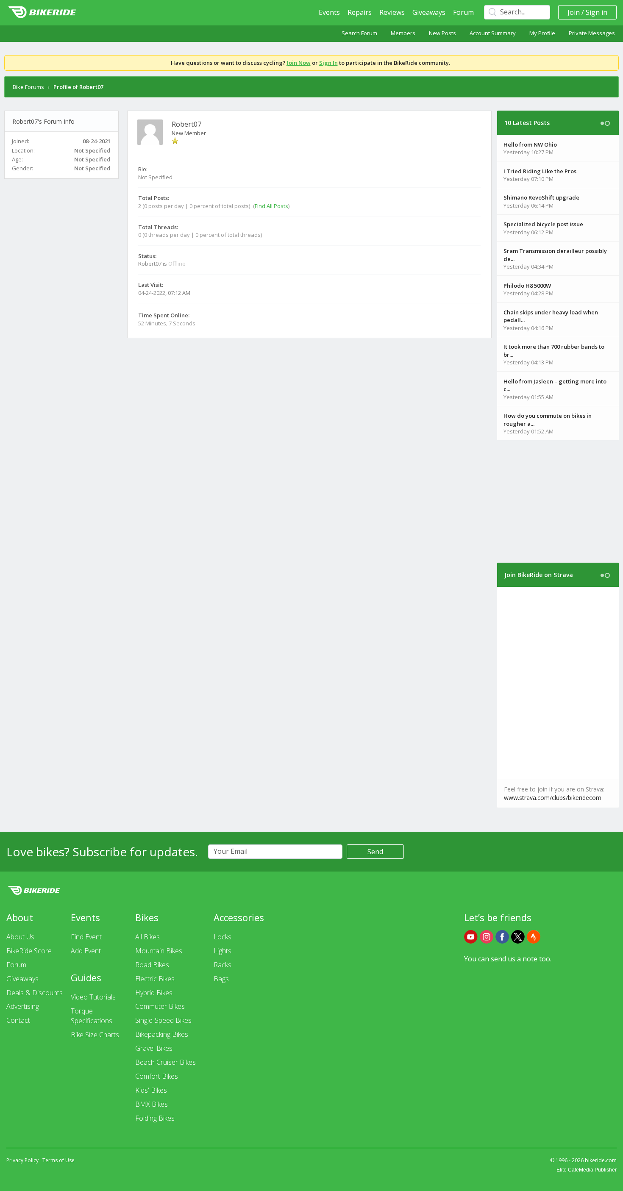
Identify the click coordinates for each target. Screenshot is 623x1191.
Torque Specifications (91, 1015)
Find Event (86, 936)
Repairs (360, 12)
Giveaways (428, 12)
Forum (463, 12)
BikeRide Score (29, 950)
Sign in (596, 12)
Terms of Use (58, 1160)
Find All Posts (271, 206)
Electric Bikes (155, 978)
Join (573, 12)
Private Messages (592, 33)
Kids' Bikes (151, 1090)
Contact (18, 1020)
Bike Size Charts (95, 1034)
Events (329, 12)
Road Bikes (152, 964)
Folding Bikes (155, 1118)
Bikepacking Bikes (161, 1034)
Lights (222, 950)
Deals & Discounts (34, 992)
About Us (20, 936)
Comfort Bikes (156, 1076)
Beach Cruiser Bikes (165, 1062)
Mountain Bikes (158, 950)
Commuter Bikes (160, 1006)
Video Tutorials (93, 997)
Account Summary (493, 33)
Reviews (392, 12)
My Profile (542, 33)
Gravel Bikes (153, 1048)
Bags (221, 978)
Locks (222, 936)
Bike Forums (28, 87)
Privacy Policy (22, 1160)
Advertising (22, 1006)
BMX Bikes (151, 1104)
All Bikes (147, 936)
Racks (222, 964)
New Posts (442, 33)
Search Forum (359, 33)
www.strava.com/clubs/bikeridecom (552, 798)
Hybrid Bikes (153, 992)
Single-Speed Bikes (163, 1020)
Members (403, 33)
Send (375, 851)
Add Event (86, 950)
